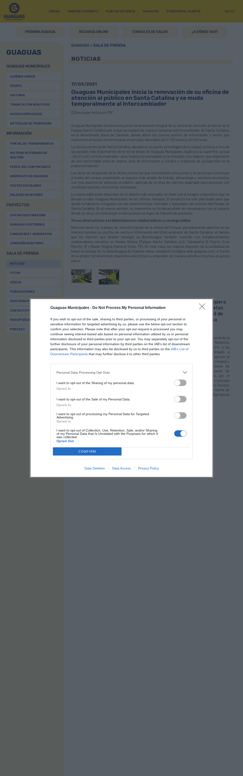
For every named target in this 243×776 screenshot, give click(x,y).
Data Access (121, 468)
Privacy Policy (148, 468)
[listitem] (121, 372)
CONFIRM (87, 451)
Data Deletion (94, 468)
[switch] (180, 383)
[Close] (203, 307)
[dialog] (121, 388)
